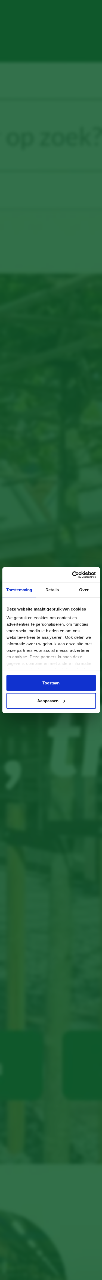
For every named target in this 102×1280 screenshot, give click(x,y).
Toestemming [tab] (19, 589)
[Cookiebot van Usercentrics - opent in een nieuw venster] (73, 574)
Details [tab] (52, 589)
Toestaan (51, 683)
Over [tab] (83, 589)
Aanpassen (47, 700)
